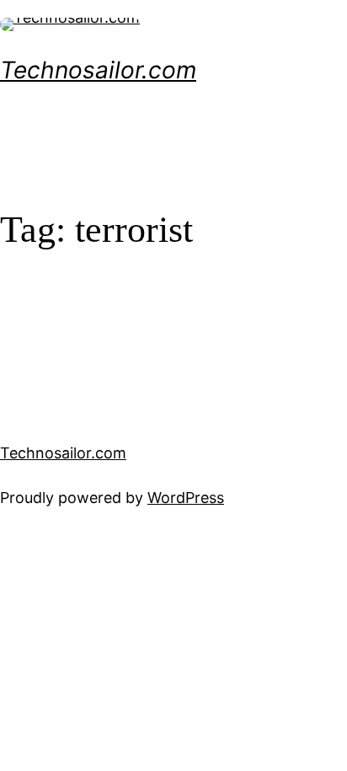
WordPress (185, 497)
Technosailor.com (98, 70)
